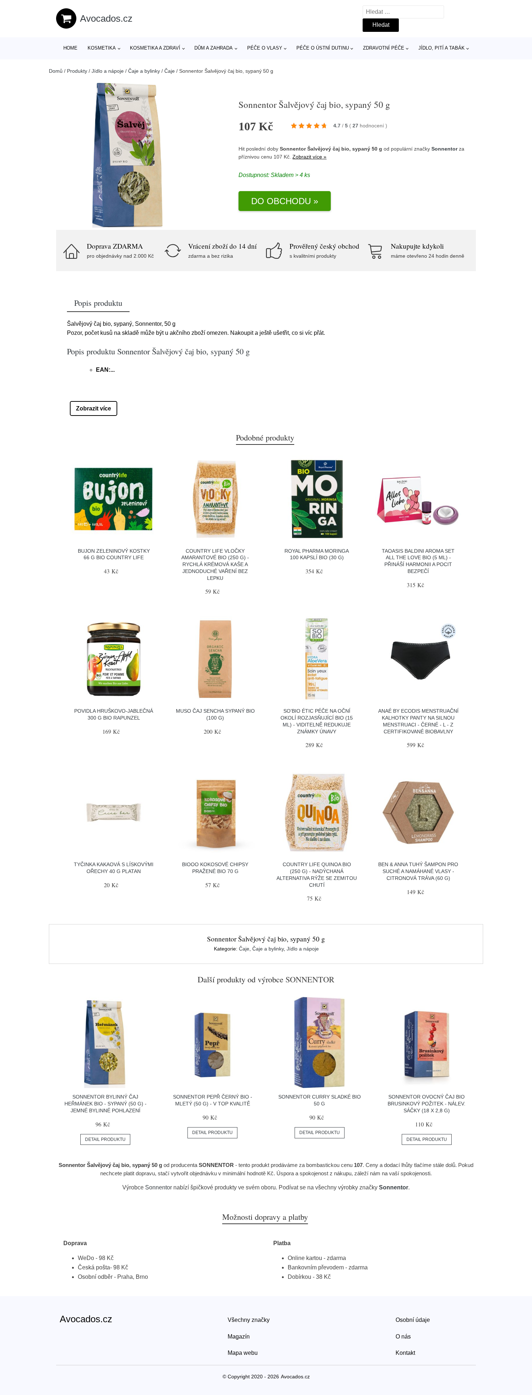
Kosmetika (102, 48)
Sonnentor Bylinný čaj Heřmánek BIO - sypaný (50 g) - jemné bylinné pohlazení (105, 1103)
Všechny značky (249, 1320)
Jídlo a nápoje (108, 71)
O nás (403, 1336)
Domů (56, 71)
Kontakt (405, 1353)
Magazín (239, 1336)
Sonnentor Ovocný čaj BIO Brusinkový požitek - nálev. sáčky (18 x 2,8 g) (426, 1103)
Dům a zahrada (213, 48)
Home (70, 48)
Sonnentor (444, 149)
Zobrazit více (93, 408)
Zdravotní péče (383, 48)
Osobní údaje (413, 1320)
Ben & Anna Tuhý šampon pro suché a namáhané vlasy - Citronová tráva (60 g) (418, 871)
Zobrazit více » (309, 157)
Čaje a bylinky (144, 71)
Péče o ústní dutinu (322, 48)
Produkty (77, 71)
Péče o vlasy (264, 48)
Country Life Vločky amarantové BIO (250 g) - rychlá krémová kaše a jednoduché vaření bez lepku (215, 564)
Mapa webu (243, 1353)
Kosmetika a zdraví (155, 48)
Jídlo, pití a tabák (441, 48)
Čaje (169, 71)
